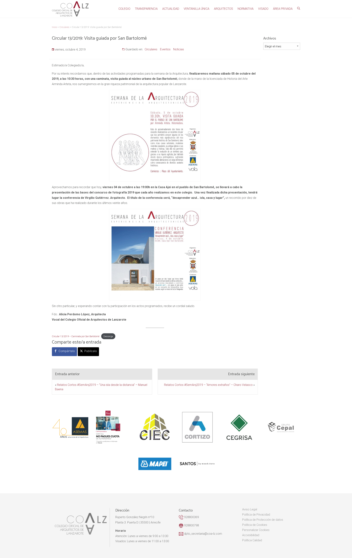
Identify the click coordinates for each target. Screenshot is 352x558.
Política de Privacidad (256, 514)
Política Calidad (252, 540)
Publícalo (90, 351)
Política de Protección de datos (262, 519)
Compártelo (66, 351)
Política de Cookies (254, 524)
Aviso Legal (249, 509)
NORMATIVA (246, 8)
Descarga (108, 336)
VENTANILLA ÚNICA (196, 8)
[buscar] (298, 8)
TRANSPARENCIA (146, 8)
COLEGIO (124, 8)
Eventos (165, 49)
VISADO (263, 8)
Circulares (151, 49)
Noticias (178, 49)
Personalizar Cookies (256, 530)
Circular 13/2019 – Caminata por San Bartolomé (75, 336)
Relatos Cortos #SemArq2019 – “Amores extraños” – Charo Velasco (208, 385)
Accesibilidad (250, 535)
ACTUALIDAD (170, 8)
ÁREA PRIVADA (283, 8)
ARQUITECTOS (223, 8)
